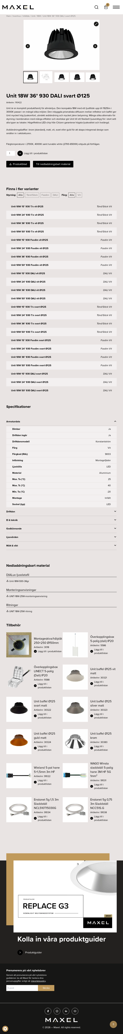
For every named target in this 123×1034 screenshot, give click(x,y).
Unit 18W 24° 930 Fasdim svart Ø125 (31, 348)
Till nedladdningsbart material (53, 164)
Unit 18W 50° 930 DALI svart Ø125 (29, 390)
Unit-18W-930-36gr (19, 581)
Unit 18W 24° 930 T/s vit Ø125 (27, 215)
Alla (20, 195)
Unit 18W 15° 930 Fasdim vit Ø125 (29, 240)
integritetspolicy (38, 981)
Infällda (26, 16)
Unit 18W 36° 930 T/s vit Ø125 (27, 223)
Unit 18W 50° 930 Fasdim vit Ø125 (29, 265)
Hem (8, 16)
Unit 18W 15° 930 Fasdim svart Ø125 (31, 340)
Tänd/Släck (32, 195)
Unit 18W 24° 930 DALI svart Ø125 (29, 382)
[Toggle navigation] (116, 7)
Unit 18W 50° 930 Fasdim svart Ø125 (31, 365)
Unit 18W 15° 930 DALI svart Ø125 (29, 373)
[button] (48, 651)
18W (39, 16)
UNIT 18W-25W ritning (20, 611)
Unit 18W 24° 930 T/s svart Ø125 (29, 315)
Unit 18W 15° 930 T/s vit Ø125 (27, 206)
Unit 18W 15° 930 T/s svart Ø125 (28, 307)
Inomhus (17, 16)
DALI (55, 195)
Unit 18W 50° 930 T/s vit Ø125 (27, 231)
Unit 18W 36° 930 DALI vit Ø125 (28, 290)
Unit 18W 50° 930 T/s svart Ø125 (29, 332)
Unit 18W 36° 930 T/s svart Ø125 (28, 323)
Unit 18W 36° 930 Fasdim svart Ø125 (31, 357)
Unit (33, 16)
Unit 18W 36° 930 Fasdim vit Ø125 (29, 256)
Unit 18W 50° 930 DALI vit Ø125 (28, 298)
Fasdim (45, 195)
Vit (79, 195)
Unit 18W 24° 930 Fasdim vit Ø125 (29, 248)
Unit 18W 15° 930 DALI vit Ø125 (28, 273)
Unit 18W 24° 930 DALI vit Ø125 (28, 281)
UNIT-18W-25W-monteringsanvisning (28, 596)
